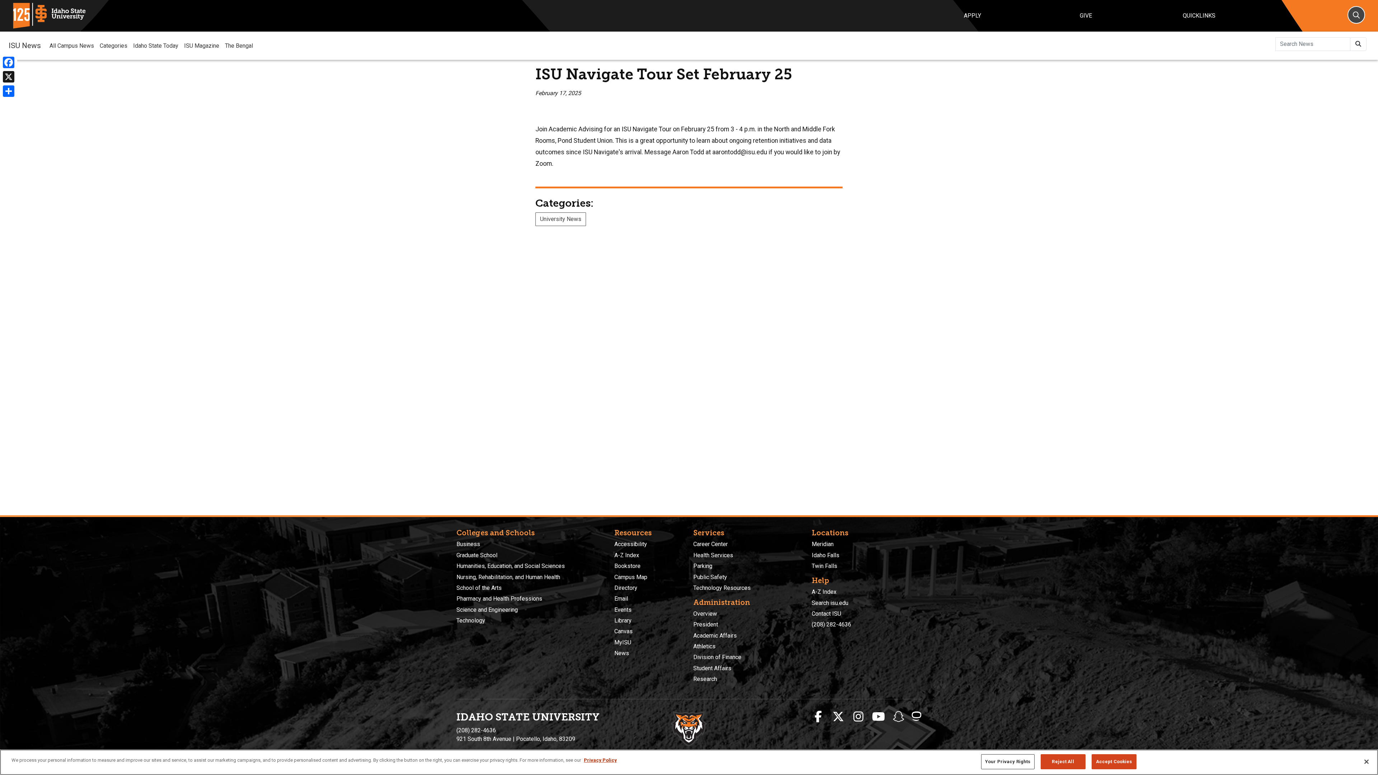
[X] (8, 77)
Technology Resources (722, 587)
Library (623, 620)
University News (560, 219)
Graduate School (476, 555)
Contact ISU (826, 613)
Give (1086, 15)
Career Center (710, 544)
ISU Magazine (201, 45)
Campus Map (630, 577)
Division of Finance (717, 657)
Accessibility (630, 544)
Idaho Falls (825, 555)
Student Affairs (712, 668)
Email (621, 598)
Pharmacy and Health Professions (499, 598)
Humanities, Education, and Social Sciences (510, 566)
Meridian (823, 544)
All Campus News (72, 45)
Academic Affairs (715, 635)
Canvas (623, 631)
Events (623, 609)
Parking (702, 566)
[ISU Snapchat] (898, 717)
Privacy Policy (600, 760)
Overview (705, 613)
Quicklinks (1199, 15)
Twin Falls (824, 566)
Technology (470, 620)
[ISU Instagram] (858, 717)
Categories (113, 45)
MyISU (622, 642)
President (705, 624)
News (621, 653)
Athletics (704, 646)
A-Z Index (626, 555)
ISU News (25, 45)
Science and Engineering (487, 609)
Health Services (713, 555)
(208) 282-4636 (831, 624)
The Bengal (239, 45)
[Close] (1366, 762)
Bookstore (627, 566)
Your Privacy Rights (1007, 761)
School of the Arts (479, 587)
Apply (972, 15)
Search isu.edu (830, 603)
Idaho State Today (155, 45)
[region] (689, 762)
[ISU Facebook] (818, 717)
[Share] (8, 91)
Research (705, 679)
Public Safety (710, 577)
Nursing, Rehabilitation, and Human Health (508, 577)
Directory (625, 587)
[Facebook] (8, 62)
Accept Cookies (1114, 761)
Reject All (1063, 761)
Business (468, 544)
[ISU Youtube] (878, 717)
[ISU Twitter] (838, 717)
